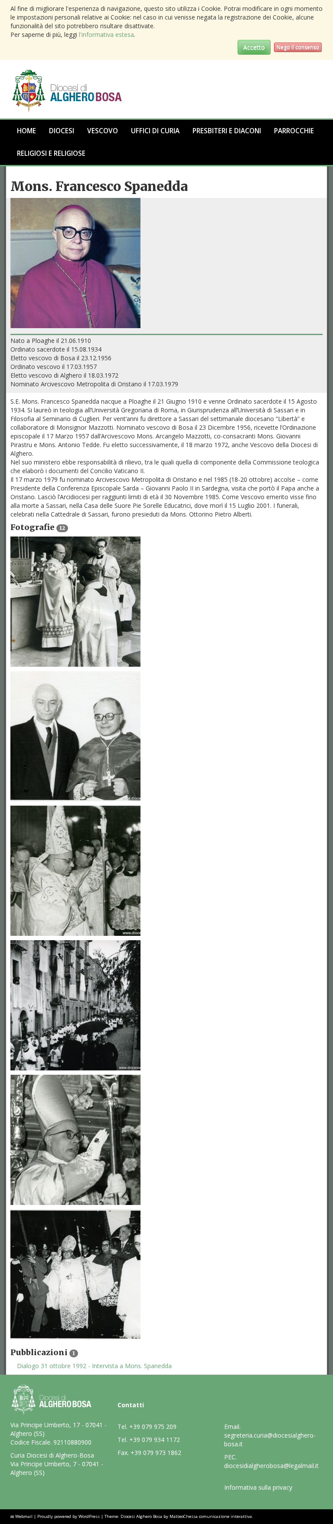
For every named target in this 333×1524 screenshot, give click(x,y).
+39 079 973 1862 (156, 1452)
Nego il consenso (298, 47)
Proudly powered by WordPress (68, 1516)
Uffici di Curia (155, 130)
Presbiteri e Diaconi (227, 130)
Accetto (254, 47)
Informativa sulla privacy (258, 1487)
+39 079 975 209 (152, 1426)
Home (26, 130)
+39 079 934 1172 (154, 1439)
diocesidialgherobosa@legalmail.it (271, 1465)
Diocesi (61, 130)
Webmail (24, 1516)
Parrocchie (294, 130)
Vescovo (102, 130)
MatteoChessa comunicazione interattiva (211, 1516)
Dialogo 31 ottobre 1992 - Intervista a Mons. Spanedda (94, 1366)
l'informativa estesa (106, 34)
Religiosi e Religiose (51, 153)
